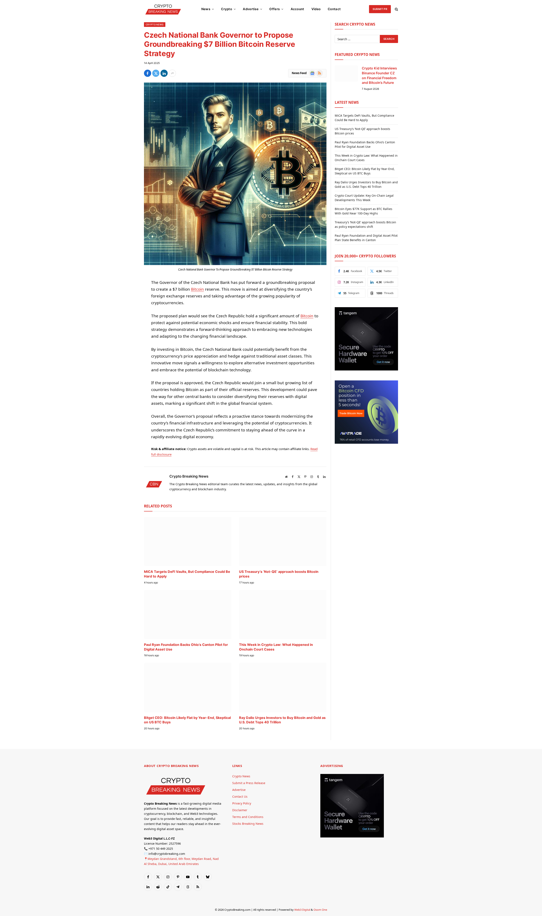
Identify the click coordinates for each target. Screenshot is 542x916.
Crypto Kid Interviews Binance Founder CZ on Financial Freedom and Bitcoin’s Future (379, 75)
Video (316, 9)
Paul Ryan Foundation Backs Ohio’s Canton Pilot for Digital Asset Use (186, 646)
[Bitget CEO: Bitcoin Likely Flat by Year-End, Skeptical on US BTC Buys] (187, 687)
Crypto (226, 9)
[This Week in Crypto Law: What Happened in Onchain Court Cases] (282, 614)
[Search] (396, 9)
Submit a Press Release (248, 783)
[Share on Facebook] (147, 73)
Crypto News (155, 24)
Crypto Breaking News (188, 476)
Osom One (320, 910)
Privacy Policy (241, 803)
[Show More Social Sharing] (172, 73)
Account (297, 9)
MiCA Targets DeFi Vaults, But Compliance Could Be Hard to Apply (187, 573)
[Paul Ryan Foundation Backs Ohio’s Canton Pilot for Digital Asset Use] (187, 614)
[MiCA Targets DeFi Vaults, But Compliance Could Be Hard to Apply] (187, 541)
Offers (274, 9)
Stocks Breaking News (247, 824)
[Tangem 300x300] (366, 369)
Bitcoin (197, 289)
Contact (334, 9)
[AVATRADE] (366, 443)
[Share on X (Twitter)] (155, 73)
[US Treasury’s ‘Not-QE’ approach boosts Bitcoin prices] (282, 541)
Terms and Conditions (247, 817)
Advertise (251, 9)
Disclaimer (239, 810)
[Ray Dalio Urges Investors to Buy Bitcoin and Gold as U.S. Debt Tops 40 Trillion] (282, 687)
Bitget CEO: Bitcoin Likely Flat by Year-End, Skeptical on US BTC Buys (187, 720)
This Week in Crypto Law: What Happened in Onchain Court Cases (276, 646)
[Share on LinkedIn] (164, 73)
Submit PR (380, 9)
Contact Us (239, 796)
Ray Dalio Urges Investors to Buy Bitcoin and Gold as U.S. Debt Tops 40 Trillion (282, 720)
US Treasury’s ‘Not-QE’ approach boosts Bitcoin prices (278, 573)
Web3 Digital (302, 910)
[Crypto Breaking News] (163, 9)
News (205, 9)
